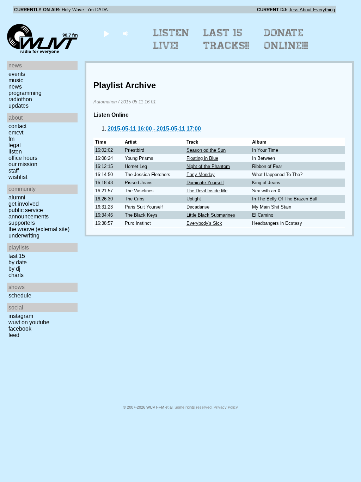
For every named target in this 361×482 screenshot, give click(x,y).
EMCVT (15, 132)
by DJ (14, 269)
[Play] (106, 33)
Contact (17, 126)
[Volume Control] (126, 33)
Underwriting (23, 236)
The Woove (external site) (38, 229)
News (15, 87)
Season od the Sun (206, 150)
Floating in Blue (202, 158)
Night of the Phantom (208, 166)
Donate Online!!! (286, 39)
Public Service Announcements (28, 213)
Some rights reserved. (194, 407)
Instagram (20, 316)
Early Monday (200, 174)
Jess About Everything (312, 9)
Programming (25, 93)
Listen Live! (171, 39)
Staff (13, 171)
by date (17, 262)
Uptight (193, 198)
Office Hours (22, 158)
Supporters (21, 223)
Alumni (16, 197)
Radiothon (20, 99)
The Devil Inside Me (206, 190)
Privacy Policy (226, 407)
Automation (105, 101)
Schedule (19, 296)
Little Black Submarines (210, 215)
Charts (16, 275)
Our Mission (22, 164)
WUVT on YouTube (28, 322)
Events (16, 74)
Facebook (19, 329)
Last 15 (16, 256)
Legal (14, 145)
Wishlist (17, 177)
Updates (18, 106)
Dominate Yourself (205, 182)
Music (15, 80)
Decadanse (197, 207)
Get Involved (23, 204)
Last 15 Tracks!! (226, 39)
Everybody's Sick (204, 223)
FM (11, 139)
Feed (13, 335)
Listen (15, 152)
